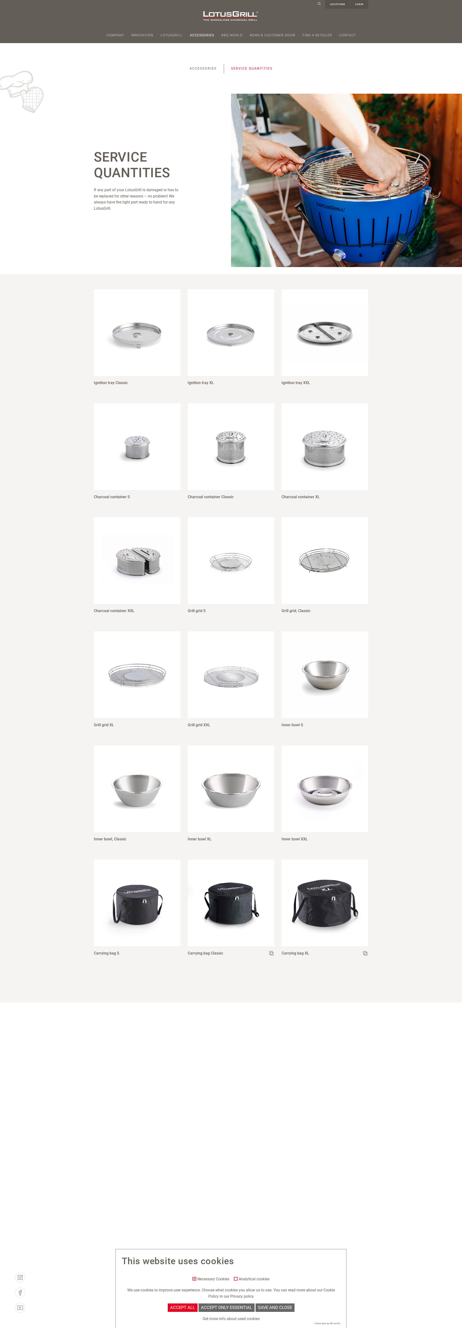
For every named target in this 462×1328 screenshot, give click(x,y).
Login (359, 4)
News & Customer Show (272, 35)
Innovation (142, 35)
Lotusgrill (171, 35)
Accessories (202, 35)
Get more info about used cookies (231, 1318)
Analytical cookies (254, 1279)
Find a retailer (317, 35)
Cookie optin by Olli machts (327, 1323)
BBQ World (232, 35)
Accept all (182, 1307)
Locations (337, 4)
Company (115, 35)
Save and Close (275, 1307)
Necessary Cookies (213, 1279)
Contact (347, 35)
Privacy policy (242, 1296)
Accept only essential (226, 1307)
